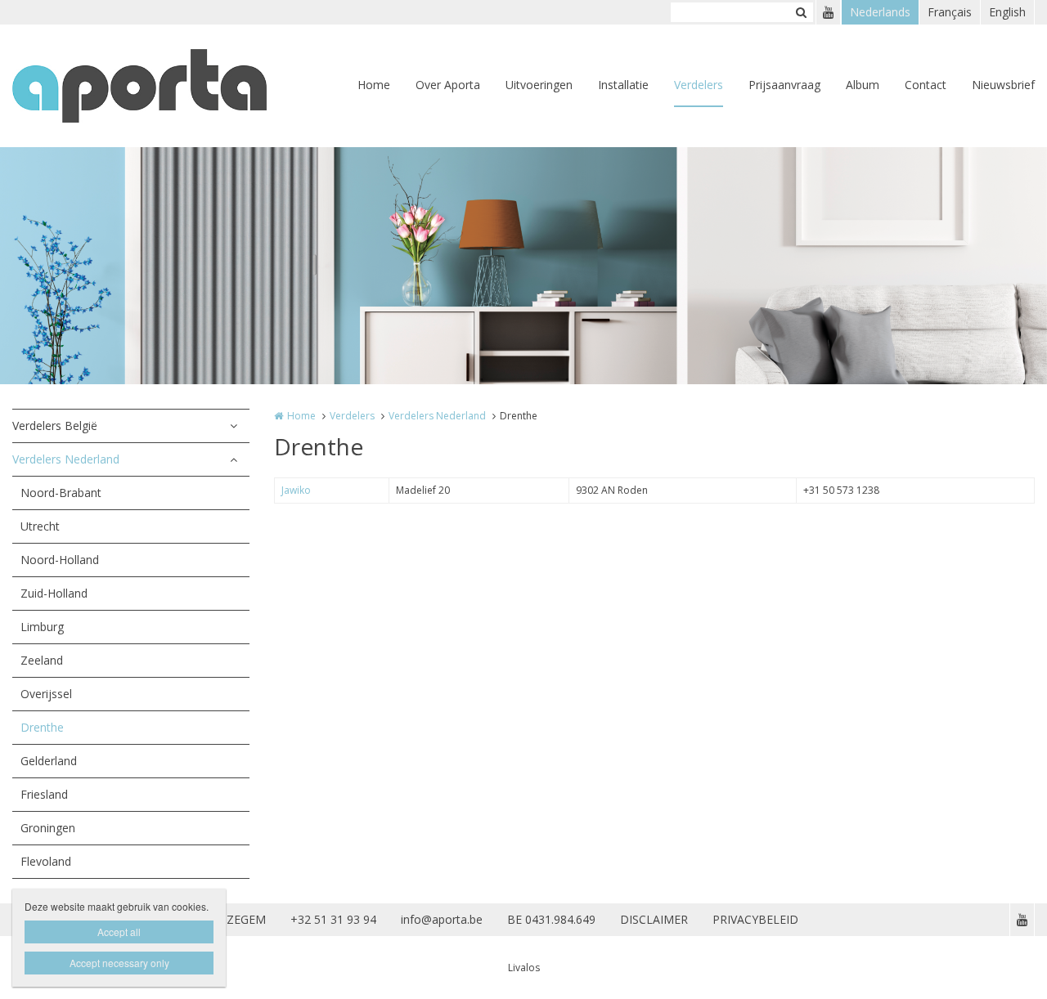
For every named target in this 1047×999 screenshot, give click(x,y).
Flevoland (45, 861)
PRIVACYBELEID (755, 919)
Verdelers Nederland (65, 459)
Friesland (44, 794)
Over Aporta (448, 84)
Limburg (42, 626)
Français (950, 12)
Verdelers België (54, 425)
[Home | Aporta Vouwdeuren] (164, 86)
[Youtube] (828, 12)
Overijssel (46, 693)
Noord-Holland (59, 559)
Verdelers (698, 84)
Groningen (47, 827)
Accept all (119, 932)
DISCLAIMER (654, 919)
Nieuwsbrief (1003, 84)
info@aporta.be (442, 919)
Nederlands (880, 12)
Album (862, 84)
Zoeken (801, 12)
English (1007, 12)
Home (373, 84)
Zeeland (41, 660)
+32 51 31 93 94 (333, 919)
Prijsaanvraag (784, 84)
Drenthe (42, 727)
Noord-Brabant (60, 492)
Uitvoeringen (539, 84)
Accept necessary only (119, 963)
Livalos (524, 967)
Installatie (623, 84)
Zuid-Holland (54, 593)
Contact (925, 84)
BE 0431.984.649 (551, 919)
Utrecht (40, 526)
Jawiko (296, 490)
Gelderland (48, 760)
